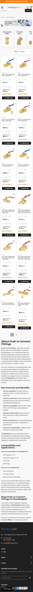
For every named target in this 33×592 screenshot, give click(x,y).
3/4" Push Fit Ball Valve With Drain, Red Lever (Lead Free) (8, 258)
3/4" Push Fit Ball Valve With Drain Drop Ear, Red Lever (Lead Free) (24, 258)
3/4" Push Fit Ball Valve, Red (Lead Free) (24, 120)
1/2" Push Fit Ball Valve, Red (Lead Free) (24, 75)
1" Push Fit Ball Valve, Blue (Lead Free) (24, 165)
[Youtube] (4, 552)
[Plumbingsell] (15, 7)
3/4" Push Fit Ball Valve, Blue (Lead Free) (8, 120)
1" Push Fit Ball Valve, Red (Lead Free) (8, 165)
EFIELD (3, 72)
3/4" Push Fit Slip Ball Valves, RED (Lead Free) (24, 304)
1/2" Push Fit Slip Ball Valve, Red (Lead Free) (8, 303)
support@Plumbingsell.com (11, 543)
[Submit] (30, 577)
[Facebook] (2, 552)
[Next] (21, 334)
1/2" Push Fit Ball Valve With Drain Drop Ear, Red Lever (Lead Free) (24, 211)
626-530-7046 (7, 538)
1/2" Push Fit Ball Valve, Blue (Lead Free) (8, 75)
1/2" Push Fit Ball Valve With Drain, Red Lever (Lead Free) (8, 211)
